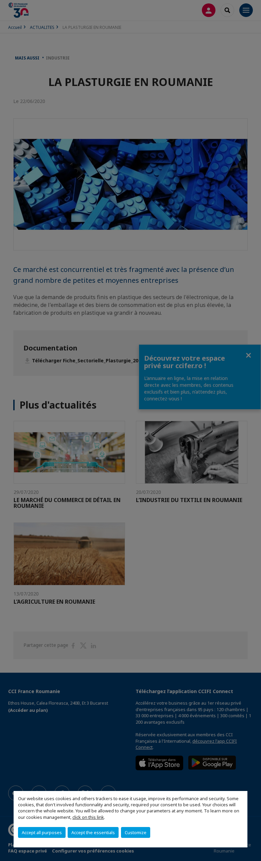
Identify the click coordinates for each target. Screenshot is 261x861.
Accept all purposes (42, 832)
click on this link (88, 817)
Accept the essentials (93, 832)
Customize (135, 832)
